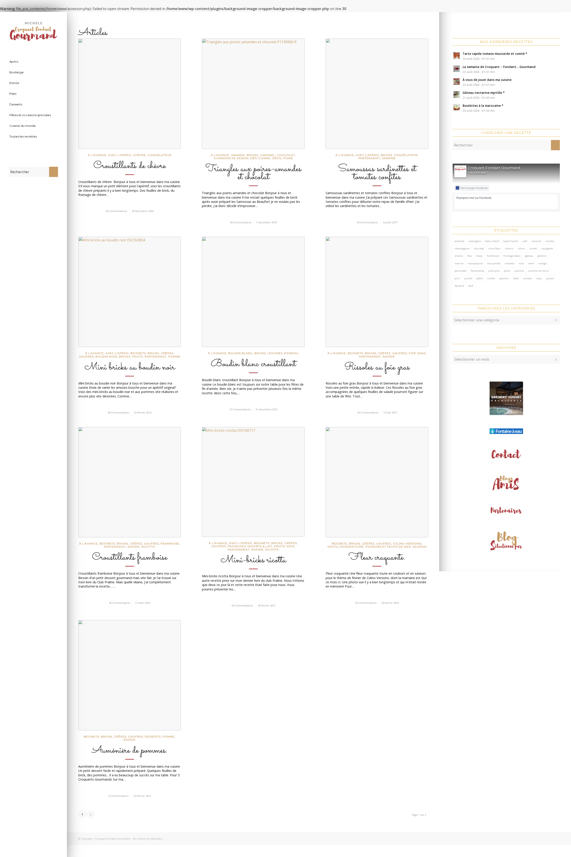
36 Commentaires (367, 222)
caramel (267, 155)
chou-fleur (494, 248)
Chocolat (286, 155)
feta (469, 255)
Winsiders (157, 838)
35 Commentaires (368, 412)
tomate (527, 278)
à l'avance (97, 155)
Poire (288, 158)
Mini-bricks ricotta (253, 560)
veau (539, 278)
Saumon (419, 546)
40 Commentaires (118, 412)
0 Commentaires (118, 795)
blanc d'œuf (492, 241)
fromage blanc (512, 255)
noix (521, 263)
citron (521, 248)
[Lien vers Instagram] (50, 152)
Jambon (541, 255)
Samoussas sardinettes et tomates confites (377, 173)
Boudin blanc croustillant (253, 364)
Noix (290, 546)
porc (457, 278)
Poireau (291, 353)
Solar (516, 278)
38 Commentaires (240, 222)
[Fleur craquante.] (377, 482)
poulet (468, 278)
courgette (547, 248)
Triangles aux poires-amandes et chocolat (253, 173)
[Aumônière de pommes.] (129, 675)
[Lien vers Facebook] (16, 152)
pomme (519, 270)
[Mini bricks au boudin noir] (129, 292)
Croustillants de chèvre (129, 165)
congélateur (160, 155)
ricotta (491, 278)
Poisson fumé (352, 546)
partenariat (369, 158)
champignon (462, 248)
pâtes (479, 278)
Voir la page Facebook (474, 188)
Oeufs (332, 546)
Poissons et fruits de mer (388, 546)
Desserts (153, 736)
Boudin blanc (240, 353)
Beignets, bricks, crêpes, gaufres (377, 353)
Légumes (274, 353)
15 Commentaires (240, 409)
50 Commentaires (242, 605)
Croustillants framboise (129, 557)
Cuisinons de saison (231, 158)
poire (507, 270)
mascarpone (475, 263)
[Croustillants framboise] (129, 482)
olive (531, 263)
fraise (479, 255)
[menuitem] (33, 61)
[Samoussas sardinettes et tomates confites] (377, 94)
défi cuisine (260, 158)
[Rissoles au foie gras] (377, 292)
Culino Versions (407, 543)
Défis (276, 158)
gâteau (529, 255)
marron (459, 263)
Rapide (389, 356)
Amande (238, 155)
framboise (493, 255)
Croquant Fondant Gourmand (494, 168)
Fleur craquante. (377, 557)
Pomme (174, 356)
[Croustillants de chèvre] (129, 94)
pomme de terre (538, 270)
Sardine (389, 158)
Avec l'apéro (119, 155)
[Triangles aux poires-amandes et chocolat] (253, 94)
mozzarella (494, 263)
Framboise (170, 543)
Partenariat (477, 270)
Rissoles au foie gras (377, 367)
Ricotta (148, 546)
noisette (510, 263)
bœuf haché (510, 241)
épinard (459, 285)
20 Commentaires (116, 211)
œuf (470, 285)
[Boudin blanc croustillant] (253, 292)
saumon (504, 278)
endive (459, 255)
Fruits (137, 356)
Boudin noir (106, 356)
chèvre (139, 155)
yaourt (550, 278)
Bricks (252, 155)
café (524, 241)
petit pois (494, 270)
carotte (550, 241)
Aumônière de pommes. (130, 750)
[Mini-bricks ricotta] (253, 482)
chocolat (479, 248)
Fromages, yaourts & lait (250, 546)
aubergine (475, 241)
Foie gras (417, 353)
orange (542, 263)
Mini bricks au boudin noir (130, 367)
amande (459, 241)
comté (533, 248)
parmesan (461, 270)
